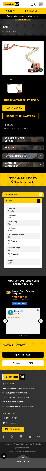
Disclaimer (9, 444)
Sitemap (29, 444)
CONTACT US (32, 11)
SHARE (10, 125)
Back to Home (12, 31)
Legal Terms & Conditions (23, 448)
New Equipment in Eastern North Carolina (18, 388)
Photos (9, 79)
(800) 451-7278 (11, 418)
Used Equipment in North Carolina (15, 393)
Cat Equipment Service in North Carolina (17, 406)
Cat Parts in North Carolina (12, 402)
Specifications (11, 195)
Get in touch (14, 429)
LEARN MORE (21, 19)
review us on (18, 303)
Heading (9, 201)
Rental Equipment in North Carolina (15, 397)
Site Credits (37, 444)
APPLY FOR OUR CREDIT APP (16, 129)
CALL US (11, 11)
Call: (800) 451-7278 (24, 363)
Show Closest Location (24, 182)
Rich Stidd (18, 311)
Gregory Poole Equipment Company (23, 292)
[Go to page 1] (21, 335)
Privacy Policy (19, 444)
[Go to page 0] (19, 335)
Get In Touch (24, 355)
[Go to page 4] (26, 335)
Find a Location (12, 423)
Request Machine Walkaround (20, 116)
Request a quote (14, 108)
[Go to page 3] (24, 335)
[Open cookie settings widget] (3, 456)
